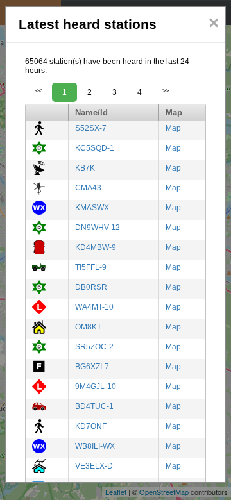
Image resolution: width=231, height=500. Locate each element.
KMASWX (92, 207)
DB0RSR (91, 287)
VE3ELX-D (94, 466)
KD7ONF (91, 426)
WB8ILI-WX (95, 446)
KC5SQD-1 (94, 148)
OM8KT (88, 326)
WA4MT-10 (94, 307)
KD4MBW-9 (95, 247)
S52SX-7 (91, 128)
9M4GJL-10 (95, 386)
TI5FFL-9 (91, 267)
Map (173, 128)
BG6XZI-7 (92, 366)
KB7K (85, 167)
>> (165, 91)
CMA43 (88, 187)
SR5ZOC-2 (94, 346)
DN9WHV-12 (97, 227)
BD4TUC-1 (94, 406)
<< (38, 91)
